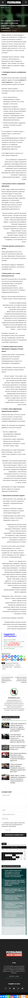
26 (10, 859)
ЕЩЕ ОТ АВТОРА (6, 719)
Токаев (3, 668)
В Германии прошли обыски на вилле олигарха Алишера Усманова (20, 680)
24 (3, 859)
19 (10, 857)
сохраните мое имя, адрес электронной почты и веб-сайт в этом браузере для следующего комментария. (13, 824)
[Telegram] (18, 656)
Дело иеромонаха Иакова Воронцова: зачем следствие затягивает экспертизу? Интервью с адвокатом (18, 756)
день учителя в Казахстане (8, 665)
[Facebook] (3, 656)
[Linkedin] (21, 659)
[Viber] (12, 656)
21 (17, 857)
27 (14, 859)
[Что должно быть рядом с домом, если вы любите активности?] (5, 747)
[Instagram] (6, 656)
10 (3, 855)
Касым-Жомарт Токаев (7, 666)
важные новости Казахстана (12, 663)
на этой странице (9, 648)
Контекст (7, 7)
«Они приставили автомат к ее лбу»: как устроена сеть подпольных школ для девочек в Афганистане (17, 738)
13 (14, 855)
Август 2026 (14, 847)
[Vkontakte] (15, 656)
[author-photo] (14, 695)
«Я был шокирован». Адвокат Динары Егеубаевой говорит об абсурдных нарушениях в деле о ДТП (18, 768)
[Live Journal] (24, 656)
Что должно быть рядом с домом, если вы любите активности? (18, 747)
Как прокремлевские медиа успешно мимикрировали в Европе (7, 680)
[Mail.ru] (12, 659)
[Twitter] (6, 659)
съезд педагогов (17, 666)
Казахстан (18, 665)
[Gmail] (9, 659)
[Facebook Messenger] (9, 656)
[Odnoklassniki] (3, 659)
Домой (2, 7)
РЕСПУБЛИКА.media (6, 30)
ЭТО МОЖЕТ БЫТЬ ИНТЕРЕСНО (10, 717)
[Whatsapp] (21, 656)
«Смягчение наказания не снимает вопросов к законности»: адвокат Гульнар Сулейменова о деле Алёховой (18, 727)
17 (3, 857)
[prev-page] (3, 787)
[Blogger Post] (18, 659)
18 (6, 857)
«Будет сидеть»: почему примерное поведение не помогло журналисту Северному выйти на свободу (18, 779)
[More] (24, 659)
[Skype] (15, 659)
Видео (3, 757)
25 (6, 859)
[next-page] (5, 787)
